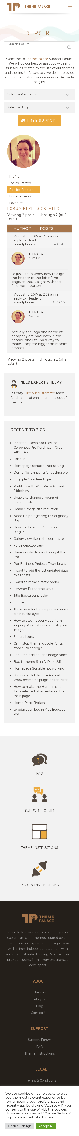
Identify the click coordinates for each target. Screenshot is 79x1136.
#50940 (59, 302)
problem (20, 602)
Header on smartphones (29, 242)
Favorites (16, 203)
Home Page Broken (29, 703)
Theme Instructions (40, 1053)
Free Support (42, 121)
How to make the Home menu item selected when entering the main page (39, 691)
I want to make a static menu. (37, 582)
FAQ (39, 1047)
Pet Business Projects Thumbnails (40, 564)
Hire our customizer (40, 393)
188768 (19, 459)
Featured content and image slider (40, 655)
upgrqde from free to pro (33, 479)
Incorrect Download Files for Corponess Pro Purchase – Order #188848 (39, 447)
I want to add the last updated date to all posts (41, 573)
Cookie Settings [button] (19, 1126)
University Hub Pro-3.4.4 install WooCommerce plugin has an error (41, 677)
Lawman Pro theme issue (33, 589)
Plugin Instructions (39, 885)
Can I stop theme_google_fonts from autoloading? (38, 645)
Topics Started (20, 183)
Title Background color (31, 596)
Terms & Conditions (41, 1080)
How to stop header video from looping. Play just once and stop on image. (40, 625)
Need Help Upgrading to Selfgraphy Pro (41, 518)
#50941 (59, 244)
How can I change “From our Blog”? (36, 529)
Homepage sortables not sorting (39, 466)
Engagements (20, 196)
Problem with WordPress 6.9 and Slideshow (39, 488)
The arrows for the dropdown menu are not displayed (41, 611)
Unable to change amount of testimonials (36, 500)
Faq (39, 773)
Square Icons (24, 637)
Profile (14, 177)
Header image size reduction (36, 509)
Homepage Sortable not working (39, 668)
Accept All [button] (46, 1126)
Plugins (39, 999)
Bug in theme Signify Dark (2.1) (37, 662)
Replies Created (21, 190)
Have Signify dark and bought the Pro (39, 554)
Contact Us (39, 1013)
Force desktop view (29, 545)
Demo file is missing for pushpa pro (41, 473)
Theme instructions (39, 848)
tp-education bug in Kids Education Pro (41, 712)
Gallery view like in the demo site (39, 539)
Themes (39, 992)
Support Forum (39, 811)
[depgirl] (23, 171)
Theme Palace (37, 6)
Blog (39, 1006)
